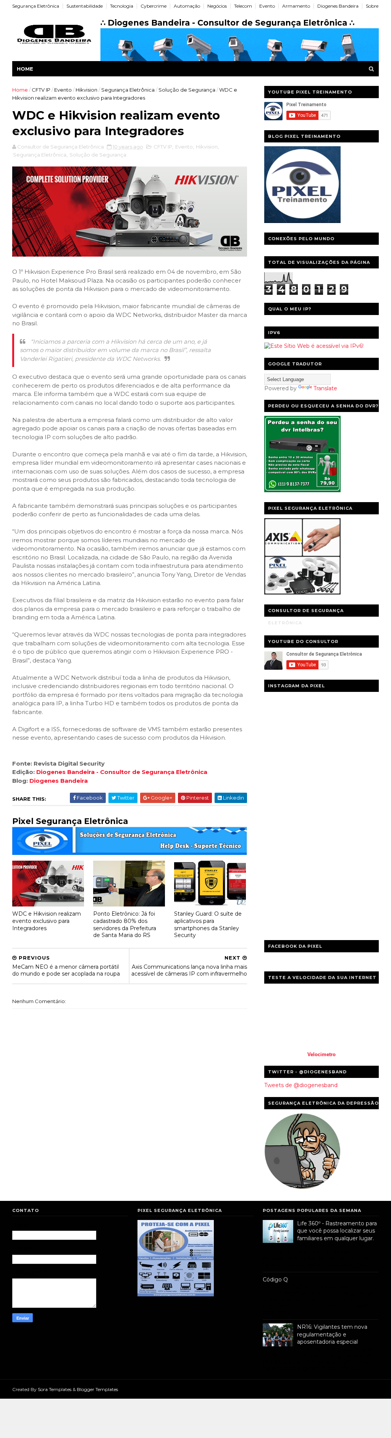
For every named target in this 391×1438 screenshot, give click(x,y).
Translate (325, 388)
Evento (267, 6)
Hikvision (86, 90)
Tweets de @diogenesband (301, 1085)
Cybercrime (153, 6)
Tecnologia (121, 6)
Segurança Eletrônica (35, 6)
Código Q (275, 1279)
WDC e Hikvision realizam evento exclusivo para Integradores (46, 920)
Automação (187, 6)
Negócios (217, 6)
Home (25, 69)
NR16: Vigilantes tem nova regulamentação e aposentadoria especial (332, 1334)
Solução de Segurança (186, 90)
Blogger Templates (97, 1389)
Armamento (296, 6)
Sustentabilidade (84, 6)
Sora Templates (54, 1389)
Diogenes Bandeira (338, 6)
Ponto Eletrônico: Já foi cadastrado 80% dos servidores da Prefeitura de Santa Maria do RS (124, 924)
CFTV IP (41, 90)
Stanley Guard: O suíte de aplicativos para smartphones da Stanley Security (208, 924)
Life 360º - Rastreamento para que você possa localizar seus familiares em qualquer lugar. (337, 1231)
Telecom (243, 6)
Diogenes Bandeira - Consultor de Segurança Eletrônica (121, 772)
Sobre (372, 6)
